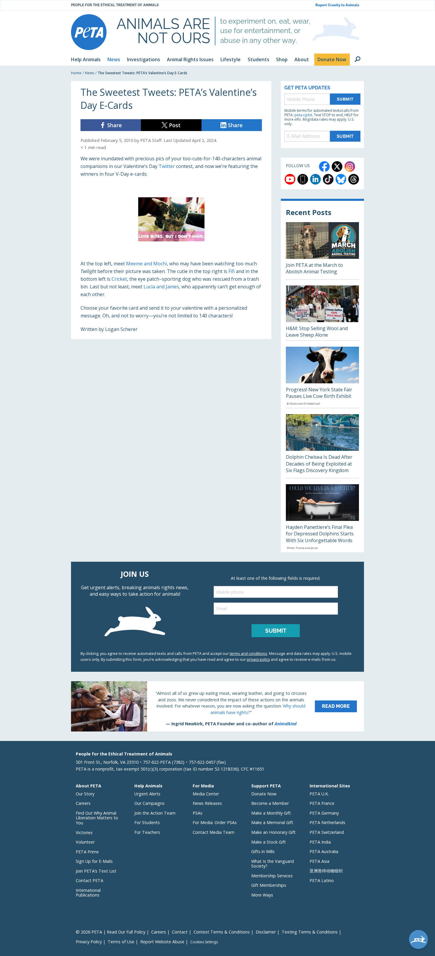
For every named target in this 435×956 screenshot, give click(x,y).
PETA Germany (324, 813)
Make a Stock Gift (268, 842)
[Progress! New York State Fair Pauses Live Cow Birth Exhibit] (322, 377)
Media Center (206, 794)
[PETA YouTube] (290, 179)
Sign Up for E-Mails (94, 861)
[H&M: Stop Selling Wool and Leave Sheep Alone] (322, 312)
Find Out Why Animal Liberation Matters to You (97, 818)
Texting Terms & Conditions (310, 932)
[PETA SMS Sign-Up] (302, 179)
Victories (84, 832)
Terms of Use (121, 941)
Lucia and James (161, 286)
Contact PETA (89, 880)
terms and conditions (248, 653)
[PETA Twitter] (337, 166)
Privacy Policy (89, 941)
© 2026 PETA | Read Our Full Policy (110, 932)
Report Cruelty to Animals (337, 5)
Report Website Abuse (162, 941)
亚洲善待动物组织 (326, 870)
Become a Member (270, 803)
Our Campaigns (149, 803)
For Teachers (147, 832)
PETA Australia (324, 851)
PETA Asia (319, 861)
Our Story (85, 794)
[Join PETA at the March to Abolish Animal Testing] (322, 250)
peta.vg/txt (303, 114)
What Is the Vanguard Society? (272, 863)
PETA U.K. (319, 794)
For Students (147, 822)
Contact (180, 932)
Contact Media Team (213, 832)
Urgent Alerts (147, 794)
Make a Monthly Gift (271, 813)
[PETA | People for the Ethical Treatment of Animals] (89, 32)
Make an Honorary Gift (273, 832)
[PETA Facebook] (324, 166)
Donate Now (263, 794)
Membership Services (272, 876)
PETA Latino (322, 880)
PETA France (322, 803)
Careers (83, 803)
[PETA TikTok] (328, 179)
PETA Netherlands (327, 822)
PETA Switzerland (327, 832)
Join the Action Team (154, 813)
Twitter (167, 166)
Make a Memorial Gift (272, 822)
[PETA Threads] (353, 179)
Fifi (231, 271)
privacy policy (258, 659)
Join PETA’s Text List (96, 871)
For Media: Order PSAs (215, 822)
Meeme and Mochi (146, 263)
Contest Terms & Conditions (222, 932)
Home (76, 72)
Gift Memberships (268, 885)
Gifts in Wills (263, 851)
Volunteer (85, 842)
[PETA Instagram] (349, 166)
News (89, 72)
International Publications (88, 892)
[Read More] (217, 706)
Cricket (119, 279)
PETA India (320, 842)
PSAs (197, 813)
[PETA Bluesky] (341, 179)
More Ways (262, 895)
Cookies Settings (204, 942)
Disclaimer (266, 932)
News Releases (207, 803)
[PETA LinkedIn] (315, 179)
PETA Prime (87, 852)
